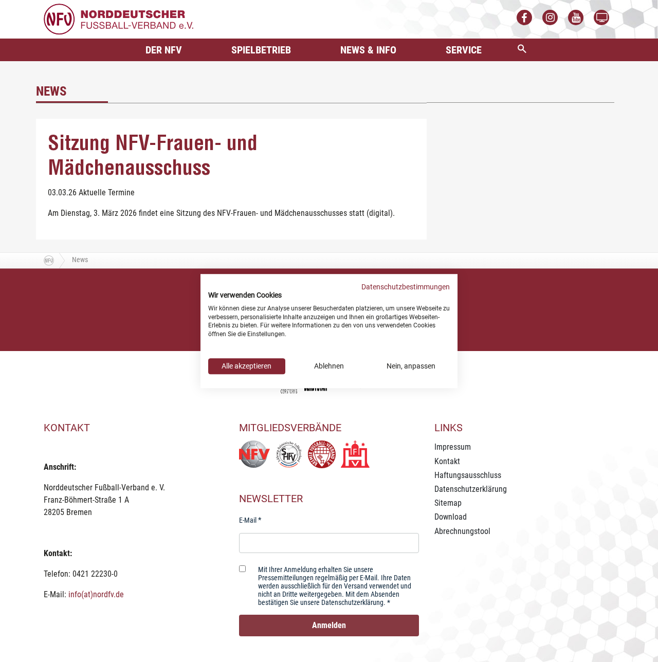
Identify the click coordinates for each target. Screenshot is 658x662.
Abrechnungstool (462, 531)
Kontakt (447, 461)
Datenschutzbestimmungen (405, 287)
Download (450, 517)
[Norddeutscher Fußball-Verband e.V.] (118, 19)
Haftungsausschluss (467, 475)
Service (464, 50)
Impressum (452, 447)
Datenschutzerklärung (470, 489)
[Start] (49, 260)
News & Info (368, 50)
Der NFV (163, 50)
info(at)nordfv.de (96, 594)
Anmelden (329, 625)
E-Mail (248, 520)
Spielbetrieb (261, 50)
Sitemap (448, 503)
